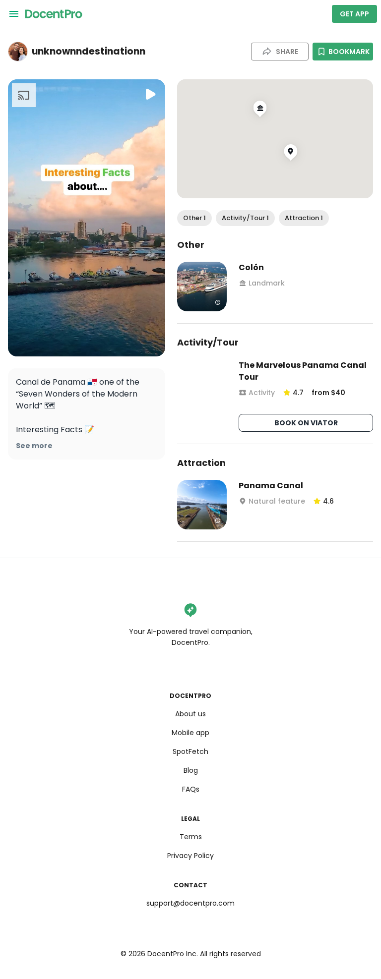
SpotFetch (190, 751)
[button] (194, 218)
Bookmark (349, 52)
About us (190, 714)
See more (34, 446)
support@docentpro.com (190, 903)
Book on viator (306, 423)
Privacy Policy (190, 856)
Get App (354, 14)
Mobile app (190, 733)
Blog (191, 770)
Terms (191, 837)
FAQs (190, 789)
